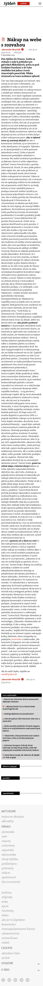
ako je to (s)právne (13, 920)
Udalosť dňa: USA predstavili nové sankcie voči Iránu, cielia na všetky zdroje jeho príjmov (21, 738)
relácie (6, 873)
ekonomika (9, 854)
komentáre (9, 924)
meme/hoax (10, 938)
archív (6, 958)
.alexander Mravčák (11, 49)
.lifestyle (17, 52)
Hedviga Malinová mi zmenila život (18, 714)
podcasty (7, 868)
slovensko (8, 832)
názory (6, 841)
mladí (5, 942)
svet (4, 836)
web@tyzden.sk (9, 674)
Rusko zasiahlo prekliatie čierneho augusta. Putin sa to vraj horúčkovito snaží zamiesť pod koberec (21, 728)
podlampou (9, 864)
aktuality (8, 821)
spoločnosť (9, 877)
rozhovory (8, 845)
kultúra (6, 892)
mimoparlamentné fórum (18, 929)
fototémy (8, 911)
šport (5, 906)
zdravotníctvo (10, 933)
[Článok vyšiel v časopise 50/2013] (3, 39)
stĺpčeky (7, 897)
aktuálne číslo (11, 953)
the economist (11, 882)
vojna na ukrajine (13, 817)
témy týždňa (10, 859)
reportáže (8, 850)
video (5, 915)
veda (5, 902)
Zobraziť (13, 766)
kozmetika (16, 639)
